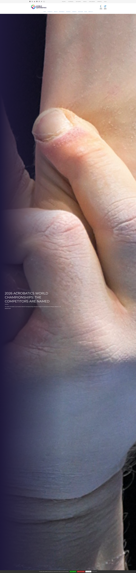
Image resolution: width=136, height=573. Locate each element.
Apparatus (99, 1)
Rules (85, 11)
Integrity (64, 1)
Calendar (49, 11)
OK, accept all (73, 571)
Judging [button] (74, 11)
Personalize (88, 571)
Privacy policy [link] (94, 571)
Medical (85, 1)
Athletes (68, 11)
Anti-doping (78, 1)
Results (55, 11)
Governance (70, 1)
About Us (91, 11)
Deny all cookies (80, 571)
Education (80, 11)
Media (105, 1)
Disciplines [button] (61, 11)
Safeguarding (92, 1)
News (45, 11)
